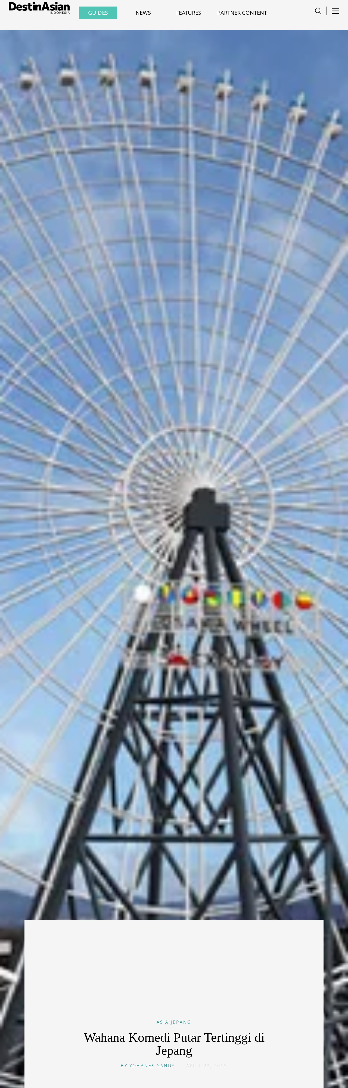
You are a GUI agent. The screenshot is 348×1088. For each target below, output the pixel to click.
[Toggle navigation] (318, 11)
